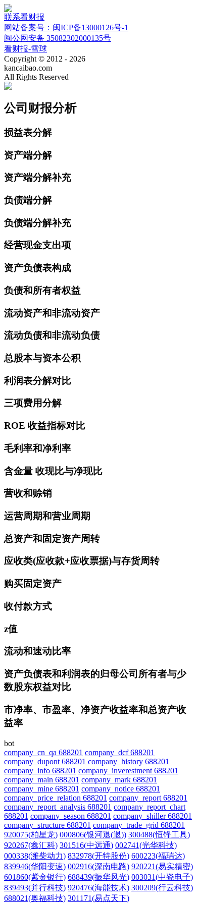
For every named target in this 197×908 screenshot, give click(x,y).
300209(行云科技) (162, 887)
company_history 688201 (128, 761)
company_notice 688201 (120, 788)
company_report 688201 (148, 797)
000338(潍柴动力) (35, 856)
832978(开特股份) (98, 856)
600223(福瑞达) (158, 856)
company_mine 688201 (41, 788)
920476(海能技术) (98, 887)
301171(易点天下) (98, 898)
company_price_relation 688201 (55, 797)
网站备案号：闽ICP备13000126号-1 (66, 27)
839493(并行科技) (35, 887)
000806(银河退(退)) (93, 834)
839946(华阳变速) (35, 866)
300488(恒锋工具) (159, 834)
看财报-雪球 (25, 48)
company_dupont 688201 (45, 761)
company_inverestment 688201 (128, 770)
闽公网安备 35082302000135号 (57, 38)
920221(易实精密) (162, 866)
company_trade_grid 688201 (139, 825)
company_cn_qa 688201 (43, 752)
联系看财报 (24, 17)
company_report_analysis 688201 (58, 807)
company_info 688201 (40, 770)
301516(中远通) (86, 845)
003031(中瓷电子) (162, 877)
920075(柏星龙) (31, 834)
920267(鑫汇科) (31, 845)
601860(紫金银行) (35, 877)
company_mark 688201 (119, 779)
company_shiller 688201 (152, 816)
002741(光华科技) (146, 845)
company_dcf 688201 (120, 752)
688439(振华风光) (98, 877)
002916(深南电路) (98, 866)
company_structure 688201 (47, 825)
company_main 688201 (41, 779)
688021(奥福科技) (35, 898)
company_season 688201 (70, 816)
